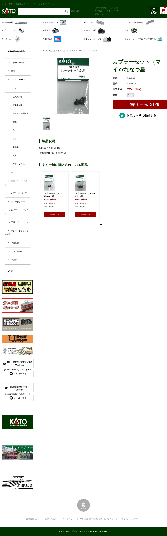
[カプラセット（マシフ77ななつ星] (75, 183)
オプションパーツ (19, 193)
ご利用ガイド (116, 8)
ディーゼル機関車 (20, 113)
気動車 (16, 147)
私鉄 (15, 130)
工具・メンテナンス (20, 222)
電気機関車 (18, 105)
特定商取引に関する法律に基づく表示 (97, 519)
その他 (14, 260)
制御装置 (15, 243)
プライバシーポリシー (131, 519)
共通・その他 (18, 164)
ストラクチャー (18, 202)
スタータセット (18, 62)
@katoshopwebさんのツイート (17, 369)
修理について (100, 14)
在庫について (112, 11)
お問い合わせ (100, 8)
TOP (43, 50)
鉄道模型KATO (32, 519)
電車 (15, 122)
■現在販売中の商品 (57, 50)
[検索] (66, 11)
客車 (95, 50)
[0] (163, 12)
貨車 (15, 155)
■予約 (10, 271)
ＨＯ (16, 172)
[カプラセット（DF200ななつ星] (106, 183)
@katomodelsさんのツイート (17, 394)
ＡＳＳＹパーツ (76, 50)
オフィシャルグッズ (20, 251)
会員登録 (98, 11)
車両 (13, 71)
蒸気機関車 (18, 97)
